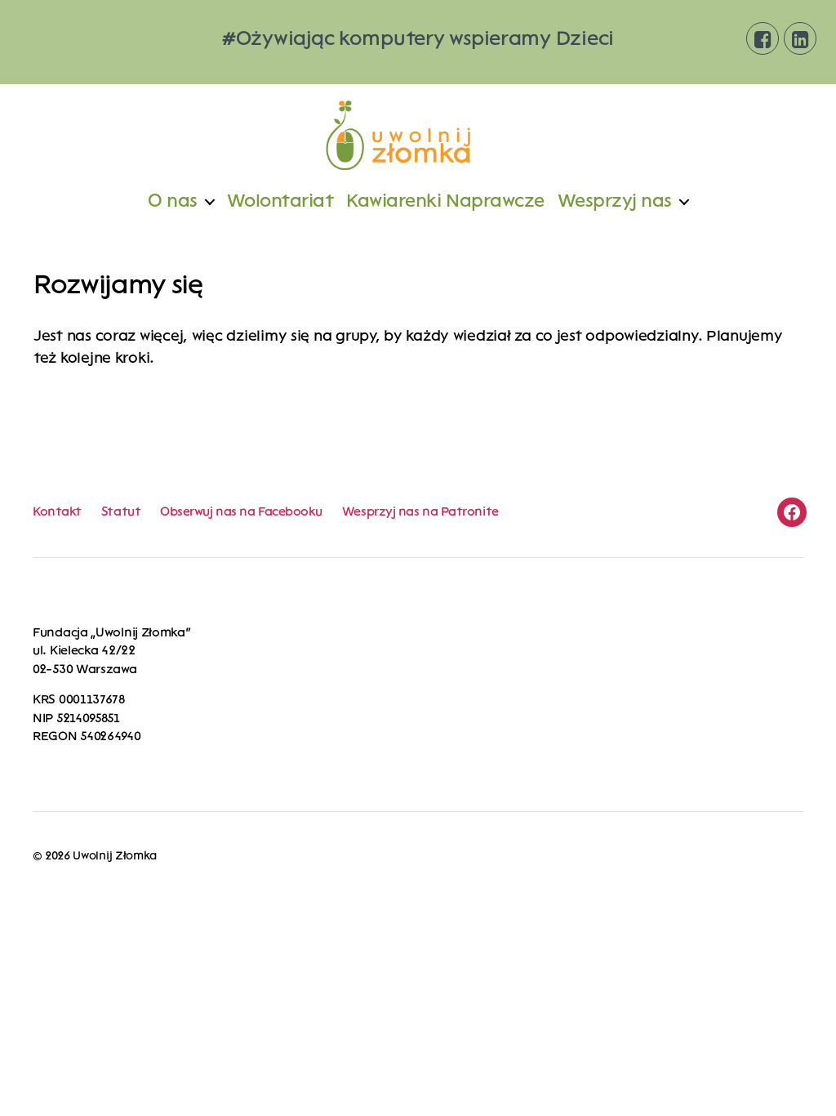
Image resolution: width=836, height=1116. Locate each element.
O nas (173, 201)
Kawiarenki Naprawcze (445, 201)
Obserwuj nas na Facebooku (241, 511)
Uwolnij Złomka (114, 856)
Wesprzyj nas (615, 201)
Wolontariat (280, 201)
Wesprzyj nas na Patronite (420, 511)
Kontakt (57, 511)
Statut (120, 511)
